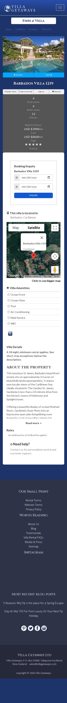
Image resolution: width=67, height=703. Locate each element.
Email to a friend (25, 92)
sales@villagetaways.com (42, 664)
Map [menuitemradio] (16, 228)
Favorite (57, 92)
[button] (33, 256)
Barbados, (16, 217)
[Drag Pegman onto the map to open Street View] (55, 270)
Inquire (41, 92)
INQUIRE (33, 195)
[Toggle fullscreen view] (55, 227)
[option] (33, 54)
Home (9, 29)
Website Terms (33, 505)
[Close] (41, 237)
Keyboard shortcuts (33, 277)
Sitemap (33, 546)
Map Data (47, 277)
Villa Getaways (43, 673)
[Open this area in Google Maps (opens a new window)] (13, 275)
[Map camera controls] (55, 256)
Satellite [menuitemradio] (34, 228)
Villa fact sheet (10, 92)
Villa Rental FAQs (33, 537)
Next (48, 75)
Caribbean (29, 217)
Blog (33, 528)
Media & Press (33, 542)
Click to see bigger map (46, 280)
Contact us (16, 449)
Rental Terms (33, 500)
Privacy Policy (33, 509)
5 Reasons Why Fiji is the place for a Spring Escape (33, 603)
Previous (19, 75)
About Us (33, 524)
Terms (56, 277)
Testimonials (33, 533)
